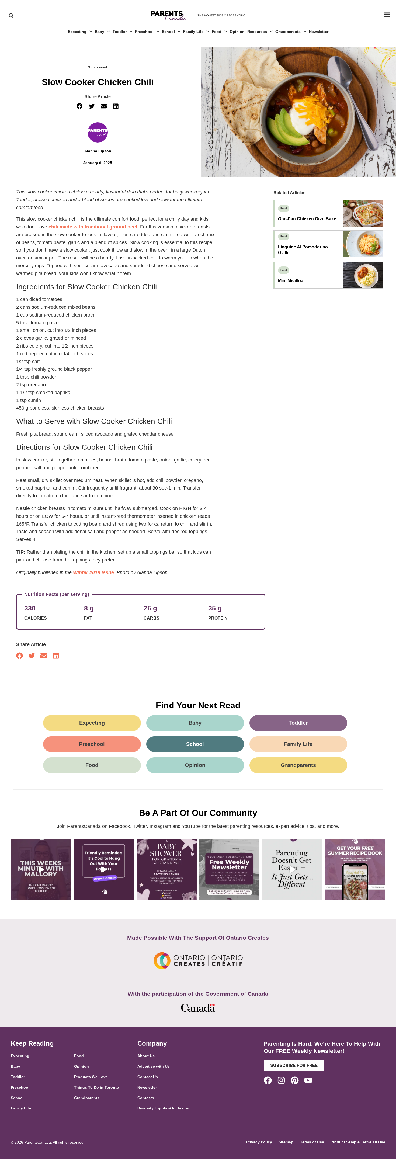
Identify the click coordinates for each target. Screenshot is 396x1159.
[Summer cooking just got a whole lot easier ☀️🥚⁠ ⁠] (355, 869)
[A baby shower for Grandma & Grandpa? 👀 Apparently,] (167, 869)
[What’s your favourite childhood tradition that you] (41, 869)
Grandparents (288, 31)
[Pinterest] (295, 1080)
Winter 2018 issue (93, 572)
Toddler (120, 31)
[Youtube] (308, 1080)
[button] (80, 106)
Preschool (144, 31)
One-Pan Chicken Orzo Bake (307, 219)
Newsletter (318, 31)
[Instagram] (281, 1080)
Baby (99, 31)
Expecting (77, 31)
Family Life (193, 31)
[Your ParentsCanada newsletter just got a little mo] (229, 869)
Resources (257, 31)
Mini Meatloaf (291, 280)
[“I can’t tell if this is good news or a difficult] (292, 869)
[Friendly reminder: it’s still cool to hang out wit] (104, 869)
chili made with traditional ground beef (92, 227)
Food (216, 31)
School (168, 31)
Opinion (237, 31)
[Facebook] (268, 1080)
